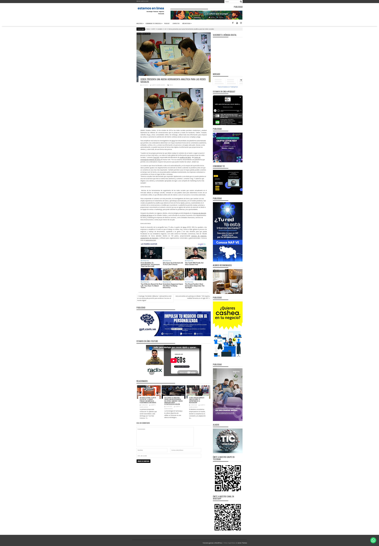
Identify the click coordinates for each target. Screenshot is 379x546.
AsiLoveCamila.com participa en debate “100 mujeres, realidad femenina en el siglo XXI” (193, 297)
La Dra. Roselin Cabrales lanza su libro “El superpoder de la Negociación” (196, 400)
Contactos (176, 23)
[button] (373, 540)
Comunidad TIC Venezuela (153, 23)
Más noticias (186, 23)
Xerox (171, 85)
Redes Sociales (146, 33)
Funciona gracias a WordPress (212, 543)
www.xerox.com (151, 240)
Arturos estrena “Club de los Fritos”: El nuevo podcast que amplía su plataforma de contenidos (148, 400)
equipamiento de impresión (149, 238)
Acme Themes (242, 543)
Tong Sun (156, 157)
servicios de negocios (198, 236)
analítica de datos (185, 157)
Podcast (167, 23)
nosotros (139, 23)
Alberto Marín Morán (158, 85)
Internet (139, 33)
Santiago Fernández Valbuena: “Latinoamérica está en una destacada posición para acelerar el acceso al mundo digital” (154, 298)
